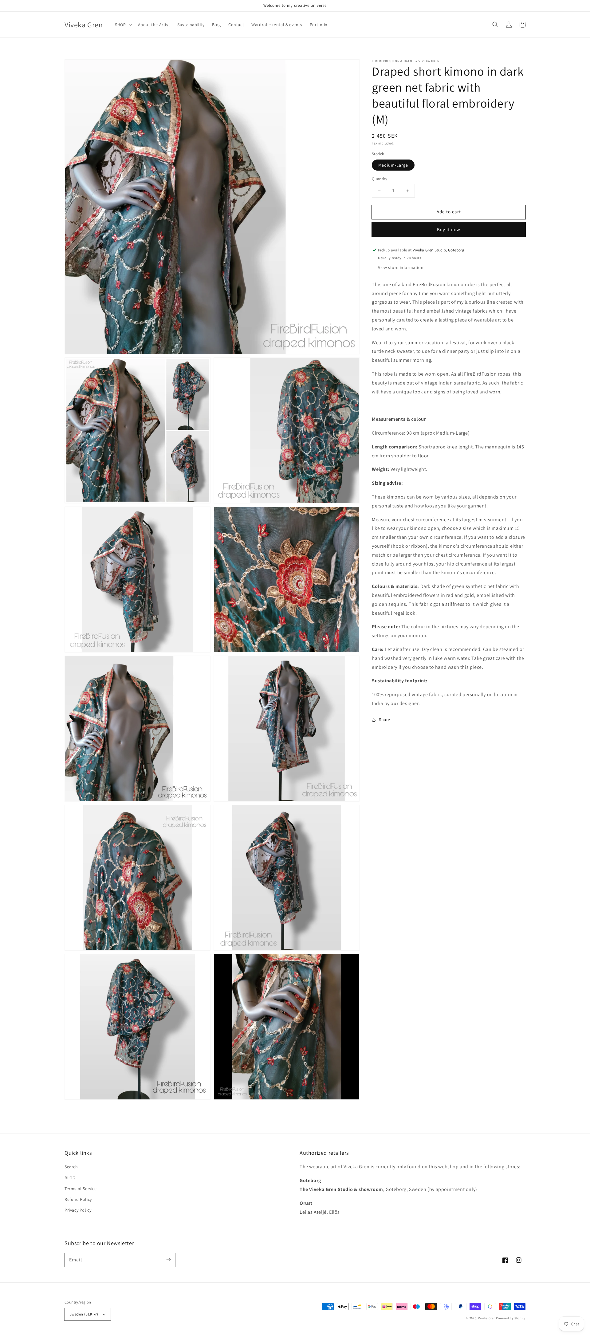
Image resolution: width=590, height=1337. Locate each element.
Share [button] (384, 719)
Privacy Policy (78, 1210)
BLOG (70, 1178)
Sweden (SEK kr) (83, 1314)
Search (71, 1166)
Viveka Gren (486, 1318)
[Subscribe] (168, 1260)
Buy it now (448, 229)
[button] (495, 24)
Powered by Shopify (510, 1318)
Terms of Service (81, 1188)
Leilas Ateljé (313, 1212)
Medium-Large (393, 165)
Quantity (379, 179)
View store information (400, 267)
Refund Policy (78, 1199)
